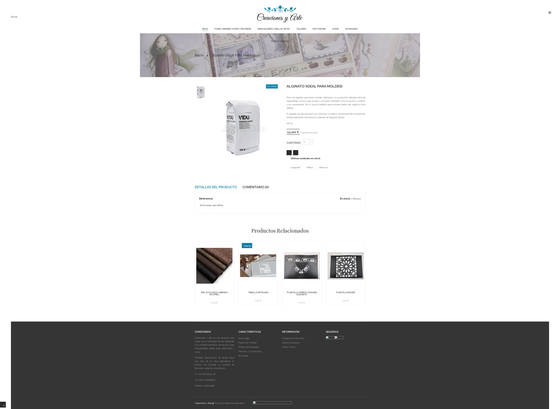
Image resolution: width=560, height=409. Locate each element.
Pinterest (323, 167)
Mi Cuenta (243, 356)
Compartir (295, 167)
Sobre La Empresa (291, 343)
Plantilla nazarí (345, 292)
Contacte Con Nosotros (293, 338)
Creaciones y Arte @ (204, 403)
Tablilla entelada (258, 292)
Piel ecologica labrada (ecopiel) (214, 293)
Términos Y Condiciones (249, 351)
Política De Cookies (247, 343)
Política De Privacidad (248, 347)
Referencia (206, 198)
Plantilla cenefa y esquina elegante (302, 293)
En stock (345, 198)
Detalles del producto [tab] (216, 187)
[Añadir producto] (295, 152)
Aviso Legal (243, 338)
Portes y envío (289, 347)
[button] (541, 16)
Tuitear (310, 167)
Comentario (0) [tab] (256, 187)
